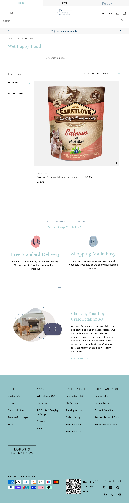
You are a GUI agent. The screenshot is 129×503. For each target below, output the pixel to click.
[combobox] (64, 20)
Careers (41, 421)
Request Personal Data (107, 417)
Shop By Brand (74, 424)
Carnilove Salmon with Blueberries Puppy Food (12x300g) (65, 177)
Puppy (107, 3)
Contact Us (14, 396)
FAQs (10, 424)
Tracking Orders (74, 410)
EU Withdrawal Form (106, 424)
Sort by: (89, 74)
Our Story (42, 403)
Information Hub (75, 396)
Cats (64, 3)
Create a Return (16, 410)
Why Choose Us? (46, 396)
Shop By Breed (73, 431)
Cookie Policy (102, 396)
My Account (72, 403)
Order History (73, 417)
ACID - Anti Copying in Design (47, 412)
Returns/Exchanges (18, 417)
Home (10, 39)
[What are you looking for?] (122, 20)
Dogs (21, 3)
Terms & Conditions (105, 410)
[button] (4, 13)
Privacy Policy (102, 403)
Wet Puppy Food (25, 39)
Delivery (12, 403)
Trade (39, 428)
